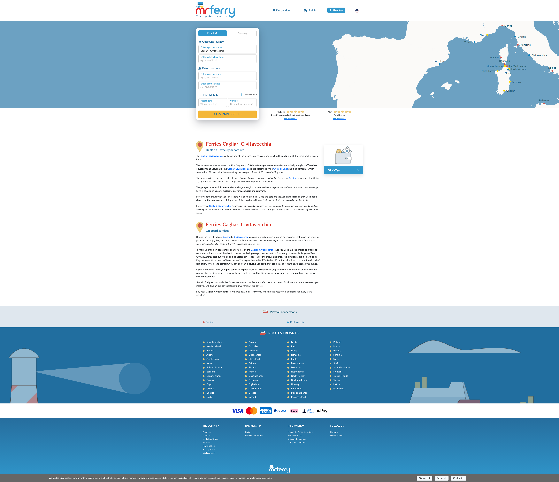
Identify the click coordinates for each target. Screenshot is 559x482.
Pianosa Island (298, 397)
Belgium (211, 372)
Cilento (210, 388)
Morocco (295, 367)
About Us (207, 432)
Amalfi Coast (213, 359)
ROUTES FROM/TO (283, 333)
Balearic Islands (214, 367)
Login (247, 432)
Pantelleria (296, 388)
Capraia (210, 380)
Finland (252, 367)
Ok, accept (424, 478)
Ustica (336, 384)
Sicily (336, 359)
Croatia (252, 342)
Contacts (207, 436)
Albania (210, 351)
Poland (336, 342)
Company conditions (297, 443)
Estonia (252, 363)
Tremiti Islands (340, 376)
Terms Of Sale (209, 446)
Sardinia (337, 355)
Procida (337, 351)
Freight (312, 10)
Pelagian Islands (299, 393)
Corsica (210, 393)
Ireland (252, 397)
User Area (337, 10)
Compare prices (227, 114)
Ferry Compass (337, 436)
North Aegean (298, 376)
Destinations (283, 10)
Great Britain (255, 388)
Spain (336, 363)
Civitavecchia (297, 322)
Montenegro (297, 363)
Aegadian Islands (214, 342)
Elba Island (254, 359)
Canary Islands (214, 376)
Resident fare (251, 95)
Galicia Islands (256, 376)
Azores (209, 363)
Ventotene (338, 388)
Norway (295, 384)
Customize (458, 478)
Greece (252, 393)
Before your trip (295, 436)
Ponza (336, 346)
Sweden (337, 372)
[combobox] (227, 51)
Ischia (294, 342)
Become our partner (254, 436)
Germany (253, 380)
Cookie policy (209, 453)
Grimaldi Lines (280, 169)
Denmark (253, 351)
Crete (209, 397)
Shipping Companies (297, 439)
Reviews (206, 443)
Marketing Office (210, 439)
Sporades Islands (341, 367)
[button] (358, 11)
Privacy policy (209, 450)
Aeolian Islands (214, 346)
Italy (293, 346)
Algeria (210, 355)
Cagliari (204, 156)
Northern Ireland (299, 380)
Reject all (441, 478)
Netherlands (297, 372)
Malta (294, 359)
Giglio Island (255, 384)
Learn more (267, 478)
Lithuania (296, 355)
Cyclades (253, 346)
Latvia (294, 351)
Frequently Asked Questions (300, 432)
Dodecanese (255, 355)
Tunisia (336, 380)
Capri (209, 384)
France (252, 372)
